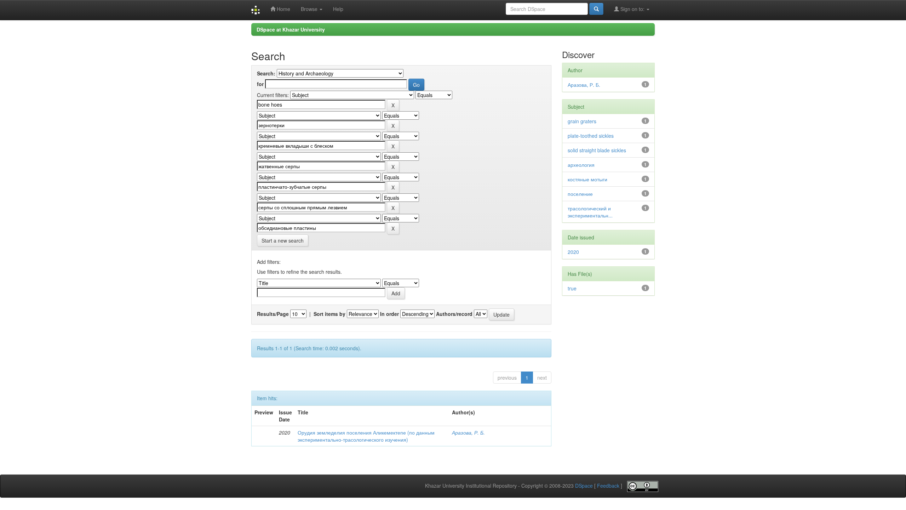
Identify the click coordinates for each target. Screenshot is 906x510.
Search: (266, 73)
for (260, 83)
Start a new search (283, 240)
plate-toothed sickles (591, 135)
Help (338, 8)
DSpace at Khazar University (291, 29)
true (572, 288)
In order (389, 313)
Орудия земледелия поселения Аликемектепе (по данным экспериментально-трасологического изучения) (366, 436)
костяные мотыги (587, 179)
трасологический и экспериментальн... (590, 212)
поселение (580, 193)
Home (282, 8)
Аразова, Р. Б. (468, 432)
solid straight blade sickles (597, 150)
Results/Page (273, 313)
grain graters (582, 121)
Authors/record (454, 313)
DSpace (584, 485)
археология (581, 164)
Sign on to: (632, 8)
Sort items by (329, 313)
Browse (310, 8)
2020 (573, 251)
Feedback (608, 485)
